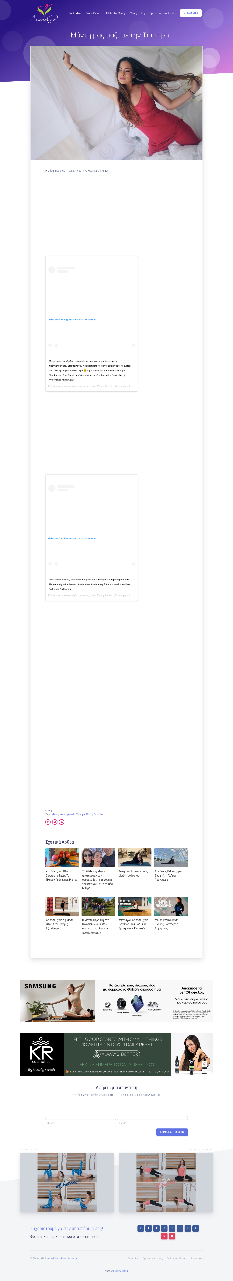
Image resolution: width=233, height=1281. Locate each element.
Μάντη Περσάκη (94, 814)
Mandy (55, 814)
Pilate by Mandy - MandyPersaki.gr (61, 1258)
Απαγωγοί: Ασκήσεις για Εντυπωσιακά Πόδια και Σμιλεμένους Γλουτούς (133, 924)
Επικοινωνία (197, 1258)
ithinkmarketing (120, 1271)
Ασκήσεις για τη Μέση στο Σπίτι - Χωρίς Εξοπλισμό (60, 924)
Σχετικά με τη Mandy (152, 1258)
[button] (74, 13)
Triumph (80, 814)
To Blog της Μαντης (177, 1258)
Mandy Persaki (105, 386)
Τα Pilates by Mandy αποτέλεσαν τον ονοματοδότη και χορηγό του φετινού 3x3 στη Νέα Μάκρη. (97, 880)
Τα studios (133, 1258)
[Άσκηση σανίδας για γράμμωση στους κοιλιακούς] (166, 1182)
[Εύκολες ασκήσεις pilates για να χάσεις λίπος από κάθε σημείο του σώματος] (67, 1182)
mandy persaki (67, 814)
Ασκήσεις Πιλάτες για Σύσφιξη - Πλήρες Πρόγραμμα (168, 875)
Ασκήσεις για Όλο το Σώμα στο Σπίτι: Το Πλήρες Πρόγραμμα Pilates (61, 875)
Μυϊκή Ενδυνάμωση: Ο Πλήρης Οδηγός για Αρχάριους (168, 924)
